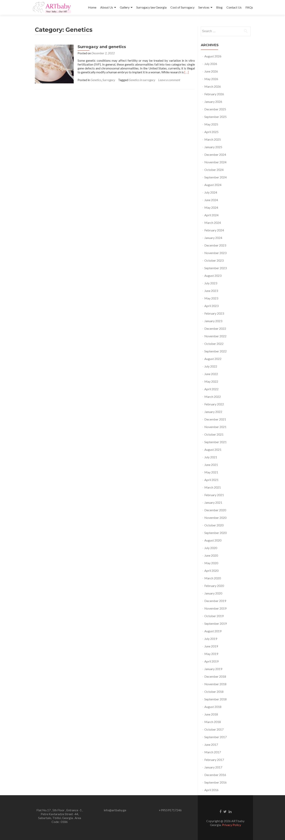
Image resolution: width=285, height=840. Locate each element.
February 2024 (214, 230)
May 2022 (211, 381)
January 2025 (213, 147)
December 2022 (215, 328)
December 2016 (215, 775)
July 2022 (210, 366)
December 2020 (215, 510)
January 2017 (213, 767)
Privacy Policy (231, 825)
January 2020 (213, 593)
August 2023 (212, 275)
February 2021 (214, 495)
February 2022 (214, 404)
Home (92, 7)
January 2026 (213, 101)
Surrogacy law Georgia (151, 7)
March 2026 (212, 86)
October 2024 (214, 169)
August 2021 (212, 449)
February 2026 (214, 94)
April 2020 (211, 570)
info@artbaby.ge (115, 810)
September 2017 (215, 737)
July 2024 (210, 192)
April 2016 (211, 790)
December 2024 (215, 154)
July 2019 (210, 638)
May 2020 (211, 563)
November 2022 (215, 336)
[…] (186, 72)
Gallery (125, 7)
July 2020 (210, 548)
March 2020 (212, 578)
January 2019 (213, 669)
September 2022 (215, 351)
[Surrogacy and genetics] (54, 63)
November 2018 (215, 684)
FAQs (249, 7)
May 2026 (211, 79)
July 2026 (210, 64)
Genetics (96, 80)
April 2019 (211, 661)
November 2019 (215, 608)
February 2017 (214, 759)
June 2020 (211, 555)
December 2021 (215, 419)
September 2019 (215, 623)
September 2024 (215, 177)
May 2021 (211, 472)
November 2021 (215, 427)
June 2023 (211, 290)
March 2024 (212, 222)
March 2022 (212, 396)
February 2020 (214, 585)
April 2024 (211, 215)
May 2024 (211, 207)
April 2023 (211, 306)
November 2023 (215, 253)
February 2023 (214, 313)
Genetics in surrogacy (142, 80)
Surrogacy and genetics (102, 46)
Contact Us (234, 7)
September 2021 (215, 442)
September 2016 (215, 782)
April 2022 (211, 389)
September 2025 (215, 117)
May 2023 (211, 298)
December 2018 (215, 676)
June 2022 (211, 374)
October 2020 (214, 525)
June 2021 (211, 464)
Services (203, 7)
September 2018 (215, 699)
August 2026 (212, 56)
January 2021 (213, 502)
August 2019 (212, 631)
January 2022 (213, 412)
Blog (219, 7)
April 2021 (211, 480)
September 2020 (215, 533)
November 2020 (215, 517)
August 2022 (212, 359)
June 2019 (211, 646)
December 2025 (215, 109)
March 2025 (212, 139)
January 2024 (213, 238)
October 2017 (214, 729)
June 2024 (211, 200)
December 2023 (215, 245)
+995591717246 (170, 810)
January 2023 (213, 321)
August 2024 (212, 185)
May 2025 (211, 124)
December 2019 (215, 601)
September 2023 (215, 268)
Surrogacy (108, 80)
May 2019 (211, 654)
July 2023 (210, 283)
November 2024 (215, 162)
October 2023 (214, 260)
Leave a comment (169, 80)
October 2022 (214, 343)
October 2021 (214, 434)
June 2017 (211, 744)
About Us (106, 7)
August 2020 (212, 540)
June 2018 (211, 714)
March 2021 (212, 487)
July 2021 (210, 457)
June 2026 (211, 71)
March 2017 (212, 752)
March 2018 (212, 722)
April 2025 (211, 132)
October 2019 (214, 616)
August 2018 (212, 707)
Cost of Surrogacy (182, 7)
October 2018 (214, 691)
